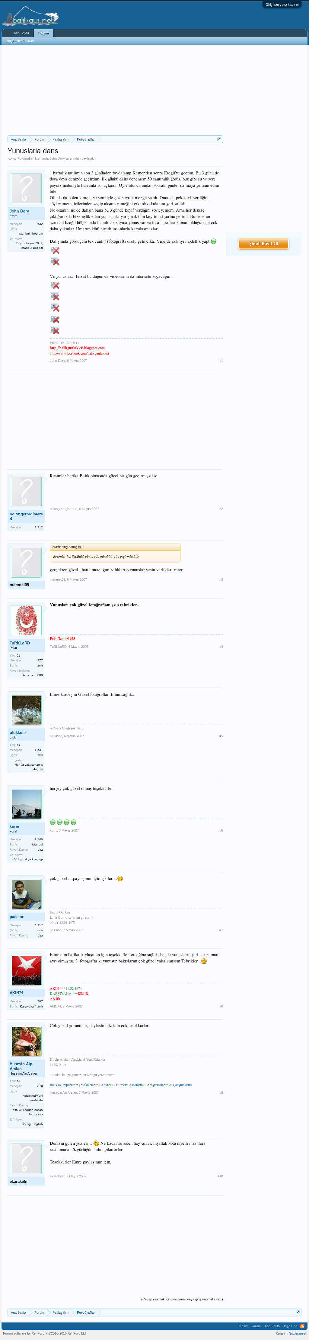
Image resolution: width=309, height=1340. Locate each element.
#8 (221, 1006)
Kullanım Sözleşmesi (291, 1333)
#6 (221, 830)
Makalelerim (89, 1084)
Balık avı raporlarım (64, 1084)
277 (40, 660)
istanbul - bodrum (31, 233)
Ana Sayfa (21, 33)
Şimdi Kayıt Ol (263, 244)
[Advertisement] (115, 90)
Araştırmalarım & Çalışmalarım (169, 1084)
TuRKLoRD (20, 643)
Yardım (256, 1326)
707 (40, 1001)
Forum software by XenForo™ (45, 1333)
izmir (40, 930)
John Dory (57, 158)
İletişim (243, 1326)
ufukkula (18, 732)
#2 (221, 509)
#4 (221, 646)
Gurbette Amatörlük (130, 1084)
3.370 (39, 1086)
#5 (221, 736)
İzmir (40, 665)
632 (40, 223)
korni (14, 826)
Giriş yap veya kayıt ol (282, 4)
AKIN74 (16, 993)
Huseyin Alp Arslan (21, 1066)
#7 (221, 930)
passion (17, 916)
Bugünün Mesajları (20, 41)
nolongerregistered (26, 516)
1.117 (39, 925)
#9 (221, 1092)
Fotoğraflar (25, 158)
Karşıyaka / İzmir (31, 1006)
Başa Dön (290, 1326)
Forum (43, 33)
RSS (302, 1326)
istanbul (37, 844)
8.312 (39, 527)
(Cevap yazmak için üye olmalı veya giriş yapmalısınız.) (182, 1299)
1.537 (39, 749)
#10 (220, 1176)
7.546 (39, 839)
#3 (221, 579)
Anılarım (107, 1084)
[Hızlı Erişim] (219, 139)
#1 (221, 360)
